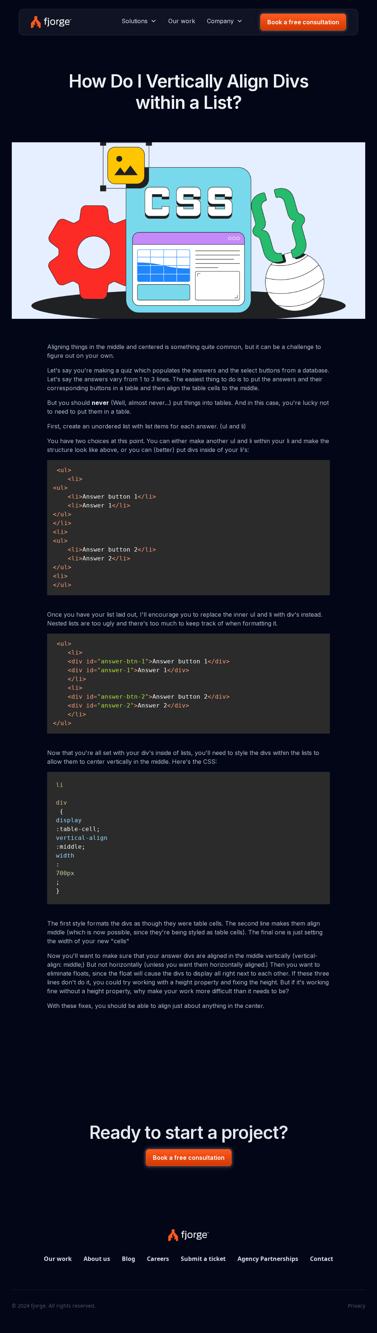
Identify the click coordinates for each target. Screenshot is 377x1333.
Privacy (356, 1305)
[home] (51, 22)
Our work (181, 21)
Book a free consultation (303, 22)
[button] (139, 21)
